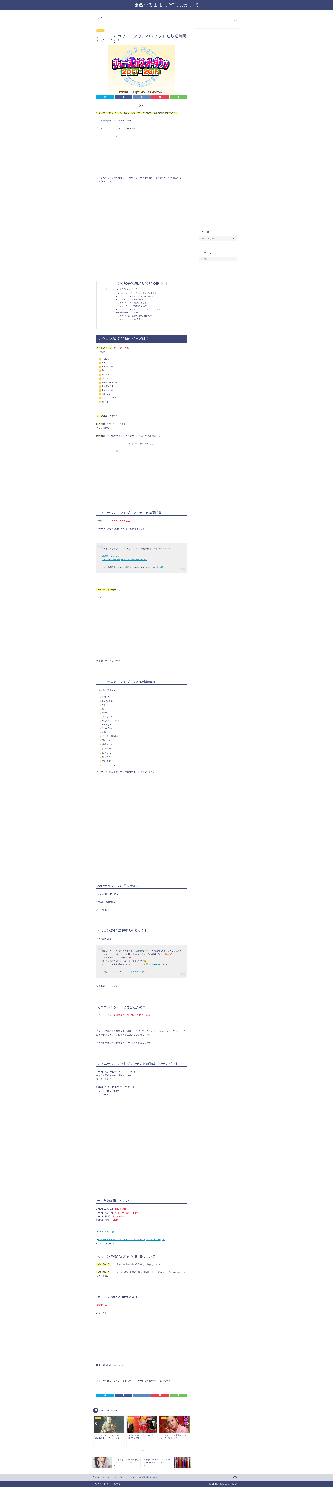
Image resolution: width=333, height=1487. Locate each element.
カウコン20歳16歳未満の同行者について (135, 316)
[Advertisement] (141, 214)
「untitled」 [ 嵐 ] (106, 1232)
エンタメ (100, 31)
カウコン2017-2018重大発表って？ (132, 303)
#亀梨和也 (106, 556)
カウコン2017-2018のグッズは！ (125, 289)
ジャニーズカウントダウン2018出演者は (135, 296)
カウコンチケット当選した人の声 (132, 306)
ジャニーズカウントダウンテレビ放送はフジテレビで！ (141, 309)
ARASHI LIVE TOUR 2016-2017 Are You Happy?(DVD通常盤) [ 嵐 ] (132, 1239)
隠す (164, 284)
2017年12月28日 (140, 972)
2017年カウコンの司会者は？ (130, 299)
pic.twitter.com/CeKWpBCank (134, 560)
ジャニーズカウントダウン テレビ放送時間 (136, 293)
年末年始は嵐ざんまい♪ (127, 312)
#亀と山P (115, 556)
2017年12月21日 (155, 567)
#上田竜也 (115, 560)
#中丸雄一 (106, 560)
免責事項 (117, 1484)
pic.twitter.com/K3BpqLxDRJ (162, 964)
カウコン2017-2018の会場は (130, 319)
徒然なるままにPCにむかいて (166, 5)
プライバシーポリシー (102, 1484)
